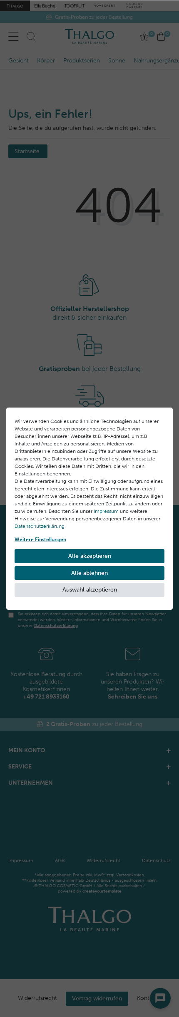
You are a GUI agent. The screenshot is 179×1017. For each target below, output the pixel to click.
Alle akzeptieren (89, 555)
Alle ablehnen (89, 573)
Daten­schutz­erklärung (40, 526)
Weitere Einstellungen (40, 539)
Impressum (106, 511)
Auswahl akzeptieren (89, 589)
